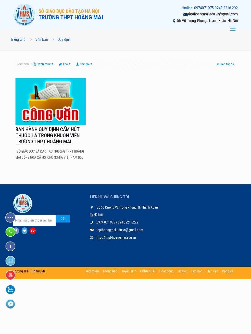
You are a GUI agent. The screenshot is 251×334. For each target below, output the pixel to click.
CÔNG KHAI (147, 271)
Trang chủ (17, 39)
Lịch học (196, 271)
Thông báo (110, 271)
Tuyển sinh (129, 271)
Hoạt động (166, 271)
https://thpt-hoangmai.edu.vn (116, 237)
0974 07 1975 (106, 222)
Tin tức (182, 271)
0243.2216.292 (226, 8)
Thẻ (65, 64)
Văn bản (41, 39)
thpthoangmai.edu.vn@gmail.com (213, 14)
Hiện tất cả (226, 64)
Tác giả (85, 64)
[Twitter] (24, 230)
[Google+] (33, 230)
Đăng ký (227, 271)
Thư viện (212, 271)
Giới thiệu (92, 271)
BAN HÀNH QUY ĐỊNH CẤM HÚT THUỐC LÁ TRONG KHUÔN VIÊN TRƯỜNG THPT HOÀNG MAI (47, 135)
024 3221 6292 (127, 222)
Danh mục (44, 64)
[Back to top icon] (227, 324)
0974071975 (204, 8)
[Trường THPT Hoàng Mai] (24, 14)
